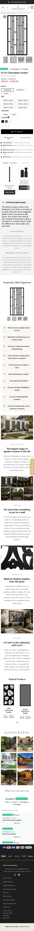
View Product (9, 192)
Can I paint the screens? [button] (18, 381)
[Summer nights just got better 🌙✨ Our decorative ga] (25, 761)
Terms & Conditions (9, 900)
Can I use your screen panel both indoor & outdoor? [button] (18, 357)
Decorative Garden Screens (8, 13)
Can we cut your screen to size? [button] (18, 366)
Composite (7, 90)
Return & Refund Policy (10, 903)
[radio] (8, 100)
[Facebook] (19, 875)
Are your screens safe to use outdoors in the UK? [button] (18, 407)
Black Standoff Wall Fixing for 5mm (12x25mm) (24, 182)
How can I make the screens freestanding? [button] (18, 347)
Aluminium (20, 90)
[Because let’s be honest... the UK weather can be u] (9, 777)
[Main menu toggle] (3, 7)
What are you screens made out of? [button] (18, 329)
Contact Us (6, 907)
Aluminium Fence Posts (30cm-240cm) (9, 187)
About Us (5, 892)
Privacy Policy (7, 896)
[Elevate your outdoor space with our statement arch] (9, 761)
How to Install (7, 878)
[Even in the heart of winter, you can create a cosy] (25, 777)
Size (2, 96)
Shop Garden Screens (9, 889)
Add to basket (17, 131)
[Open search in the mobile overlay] (7, 7)
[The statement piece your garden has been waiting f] (9, 744)
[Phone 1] (28, 8)
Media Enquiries (8, 881)
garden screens (27, 236)
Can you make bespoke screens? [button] (18, 398)
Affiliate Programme (9, 885)
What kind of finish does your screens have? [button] (18, 338)
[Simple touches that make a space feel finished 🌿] (25, 744)
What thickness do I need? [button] (18, 374)
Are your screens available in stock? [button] (18, 388)
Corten (6, 93)
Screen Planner (32, 467)
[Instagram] (15, 875)
